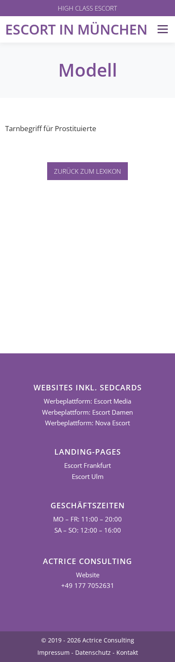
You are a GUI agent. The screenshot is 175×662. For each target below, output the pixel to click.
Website (87, 575)
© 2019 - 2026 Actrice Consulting (87, 640)
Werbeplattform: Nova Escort (87, 423)
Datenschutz (93, 652)
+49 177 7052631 (87, 585)
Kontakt (127, 652)
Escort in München (76, 29)
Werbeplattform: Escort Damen (87, 412)
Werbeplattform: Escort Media (87, 401)
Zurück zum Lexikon (87, 171)
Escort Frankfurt (87, 465)
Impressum (53, 652)
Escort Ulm (88, 476)
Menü (162, 29)
